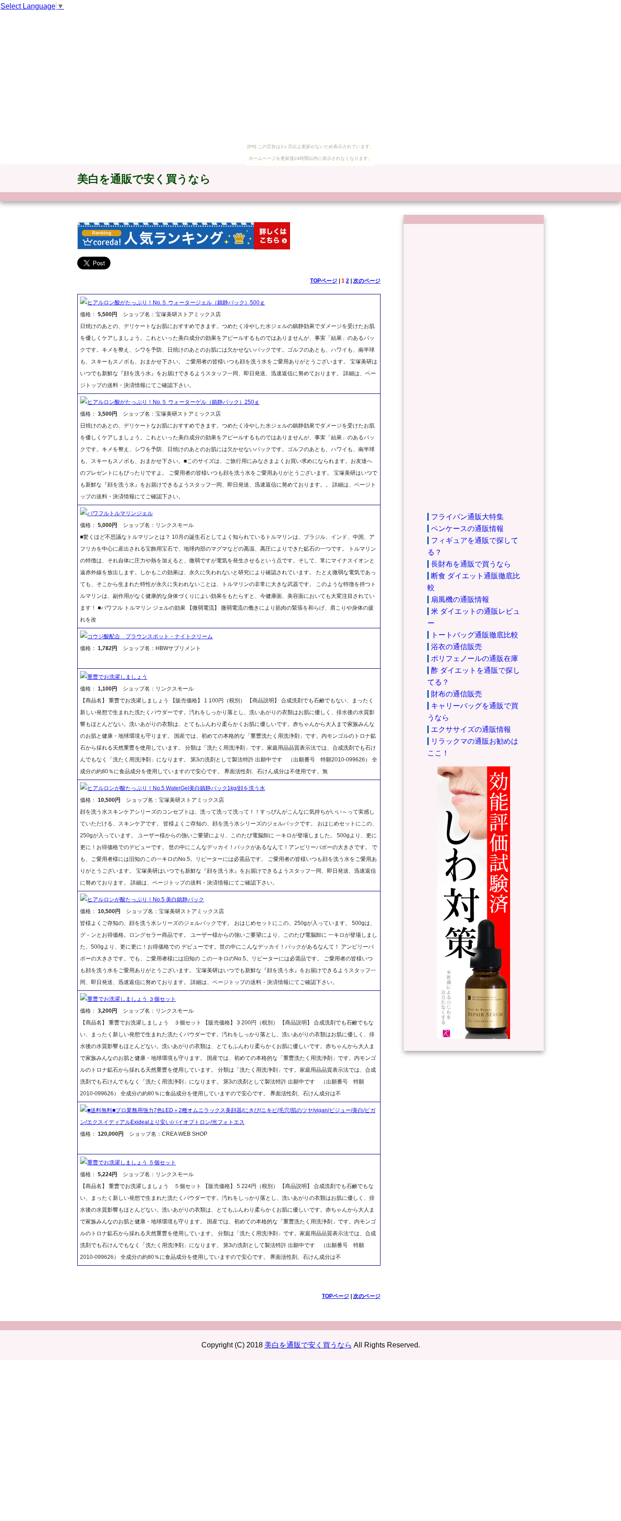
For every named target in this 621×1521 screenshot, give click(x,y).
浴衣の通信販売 (456, 647)
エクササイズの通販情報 (471, 729)
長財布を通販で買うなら (471, 564)
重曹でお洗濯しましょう (117, 677)
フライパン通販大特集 (467, 517)
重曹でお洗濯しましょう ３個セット (131, 999)
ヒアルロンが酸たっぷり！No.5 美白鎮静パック (145, 899)
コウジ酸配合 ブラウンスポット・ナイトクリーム (150, 636)
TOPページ (323, 281)
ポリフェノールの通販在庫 (474, 658)
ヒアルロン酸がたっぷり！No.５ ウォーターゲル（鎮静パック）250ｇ (173, 402)
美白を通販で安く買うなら (144, 179)
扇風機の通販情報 (460, 599)
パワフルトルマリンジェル (120, 513)
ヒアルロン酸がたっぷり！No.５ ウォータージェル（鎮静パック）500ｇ (176, 302)
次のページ (367, 281)
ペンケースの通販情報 (467, 528)
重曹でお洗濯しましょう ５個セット (131, 1162)
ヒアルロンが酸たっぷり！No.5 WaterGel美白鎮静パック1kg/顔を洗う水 (176, 788)
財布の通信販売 (456, 694)
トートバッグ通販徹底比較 (474, 635)
